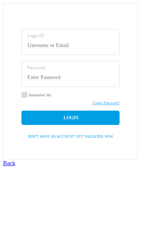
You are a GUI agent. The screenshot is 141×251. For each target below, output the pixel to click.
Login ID (35, 35)
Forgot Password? (106, 103)
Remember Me (40, 95)
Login (70, 117)
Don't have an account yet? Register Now (70, 136)
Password (36, 67)
